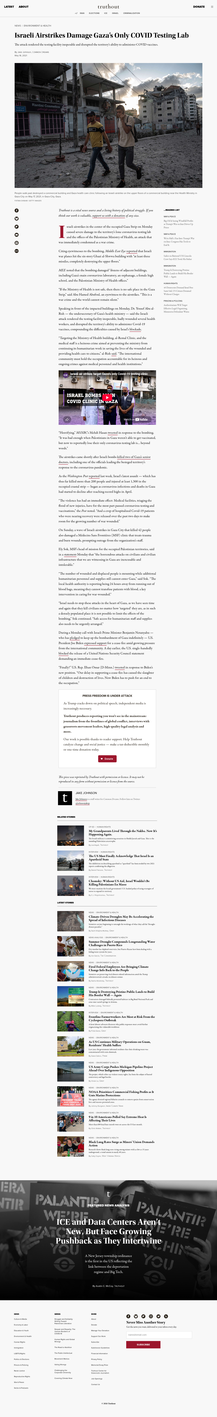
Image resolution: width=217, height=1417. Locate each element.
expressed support (95, 643)
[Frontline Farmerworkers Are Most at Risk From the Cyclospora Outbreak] (70, 1021)
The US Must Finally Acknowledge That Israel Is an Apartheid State (121, 858)
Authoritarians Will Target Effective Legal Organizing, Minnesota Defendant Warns (176, 308)
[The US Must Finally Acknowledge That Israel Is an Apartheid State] (70, 861)
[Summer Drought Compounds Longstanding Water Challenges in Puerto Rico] (70, 946)
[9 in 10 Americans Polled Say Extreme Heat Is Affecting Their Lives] (70, 1121)
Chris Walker (96, 1128)
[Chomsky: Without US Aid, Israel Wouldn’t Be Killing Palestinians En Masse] (70, 886)
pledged (75, 638)
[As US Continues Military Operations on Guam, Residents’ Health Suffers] (70, 1046)
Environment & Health (37, 25)
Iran (82, 13)
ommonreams (40, 52)
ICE (105, 13)
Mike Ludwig (96, 1006)
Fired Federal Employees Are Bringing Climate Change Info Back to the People (119, 968)
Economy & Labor (21, 1324)
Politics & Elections (21, 1359)
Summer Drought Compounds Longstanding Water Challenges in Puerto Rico (122, 943)
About (23, 7)
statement (70, 554)
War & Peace (19, 1382)
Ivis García (95, 955)
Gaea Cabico (96, 1056)
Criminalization (131, 13)
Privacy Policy (96, 1359)
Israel (115, 13)
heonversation (108, 956)
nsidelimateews (114, 1106)
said (113, 353)
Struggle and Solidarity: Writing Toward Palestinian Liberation (63, 1321)
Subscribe (95, 1342)
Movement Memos (61, 1359)
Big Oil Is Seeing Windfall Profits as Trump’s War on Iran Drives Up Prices (178, 224)
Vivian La (94, 1081)
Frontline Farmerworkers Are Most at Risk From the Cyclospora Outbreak (122, 1019)
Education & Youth (21, 1330)
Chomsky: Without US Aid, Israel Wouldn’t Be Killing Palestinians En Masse (119, 883)
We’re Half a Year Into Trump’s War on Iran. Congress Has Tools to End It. (179, 242)
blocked (63, 653)
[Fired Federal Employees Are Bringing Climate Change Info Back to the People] (70, 971)
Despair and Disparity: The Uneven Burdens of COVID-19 (64, 1331)
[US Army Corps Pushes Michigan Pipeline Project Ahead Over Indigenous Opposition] (70, 1071)
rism (104, 1056)
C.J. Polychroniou (98, 895)
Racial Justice (19, 1370)
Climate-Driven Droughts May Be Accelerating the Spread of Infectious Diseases (121, 918)
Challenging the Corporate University (62, 1371)
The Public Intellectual (63, 1353)
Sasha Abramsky (97, 981)
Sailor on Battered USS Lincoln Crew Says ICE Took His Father (178, 257)
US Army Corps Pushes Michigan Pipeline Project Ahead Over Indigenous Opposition (121, 1069)
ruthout (104, 845)
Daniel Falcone (97, 870)
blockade (135, 329)
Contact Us (95, 1384)
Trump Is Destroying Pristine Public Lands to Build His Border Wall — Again (178, 273)
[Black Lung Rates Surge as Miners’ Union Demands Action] (70, 1146)
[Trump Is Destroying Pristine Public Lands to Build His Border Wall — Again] (70, 996)
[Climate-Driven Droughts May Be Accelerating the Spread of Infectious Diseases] (70, 921)
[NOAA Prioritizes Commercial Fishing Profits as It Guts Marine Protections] (70, 1096)
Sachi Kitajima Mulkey (99, 930)
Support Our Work (98, 1336)
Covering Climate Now (63, 1378)
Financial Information (99, 1353)
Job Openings (96, 1378)
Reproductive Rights (22, 1376)
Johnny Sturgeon (98, 1106)
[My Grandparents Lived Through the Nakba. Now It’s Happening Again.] (70, 835)
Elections (94, 13)
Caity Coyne (96, 1156)
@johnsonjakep (83, 803)
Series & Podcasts (21, 1388)
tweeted (113, 432)
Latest (9, 7)
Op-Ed (91, 826)
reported (131, 251)
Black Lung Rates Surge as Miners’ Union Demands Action (121, 1144)
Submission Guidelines (100, 1347)
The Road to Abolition (63, 1347)
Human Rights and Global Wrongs (64, 1340)
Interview (93, 852)
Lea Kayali (95, 845)
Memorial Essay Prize (99, 1365)
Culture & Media (20, 1319)
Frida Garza (95, 1031)
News (18, 25)
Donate (199, 7)
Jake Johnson (24, 52)
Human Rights (104, 826)
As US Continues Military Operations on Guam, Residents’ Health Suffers (120, 1044)
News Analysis (96, 937)
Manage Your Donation (100, 1330)
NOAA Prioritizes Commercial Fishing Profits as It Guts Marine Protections (121, 1094)
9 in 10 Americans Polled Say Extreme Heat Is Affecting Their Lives (118, 1119)
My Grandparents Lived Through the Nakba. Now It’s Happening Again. (123, 833)
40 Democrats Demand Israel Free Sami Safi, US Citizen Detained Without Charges (178, 291)
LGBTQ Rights (19, 1353)
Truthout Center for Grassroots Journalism (100, 1371)
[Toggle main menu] (211, 7)
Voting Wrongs (60, 1364)
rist (111, 931)
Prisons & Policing (21, 1365)
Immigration (18, 1347)
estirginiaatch (111, 1156)
